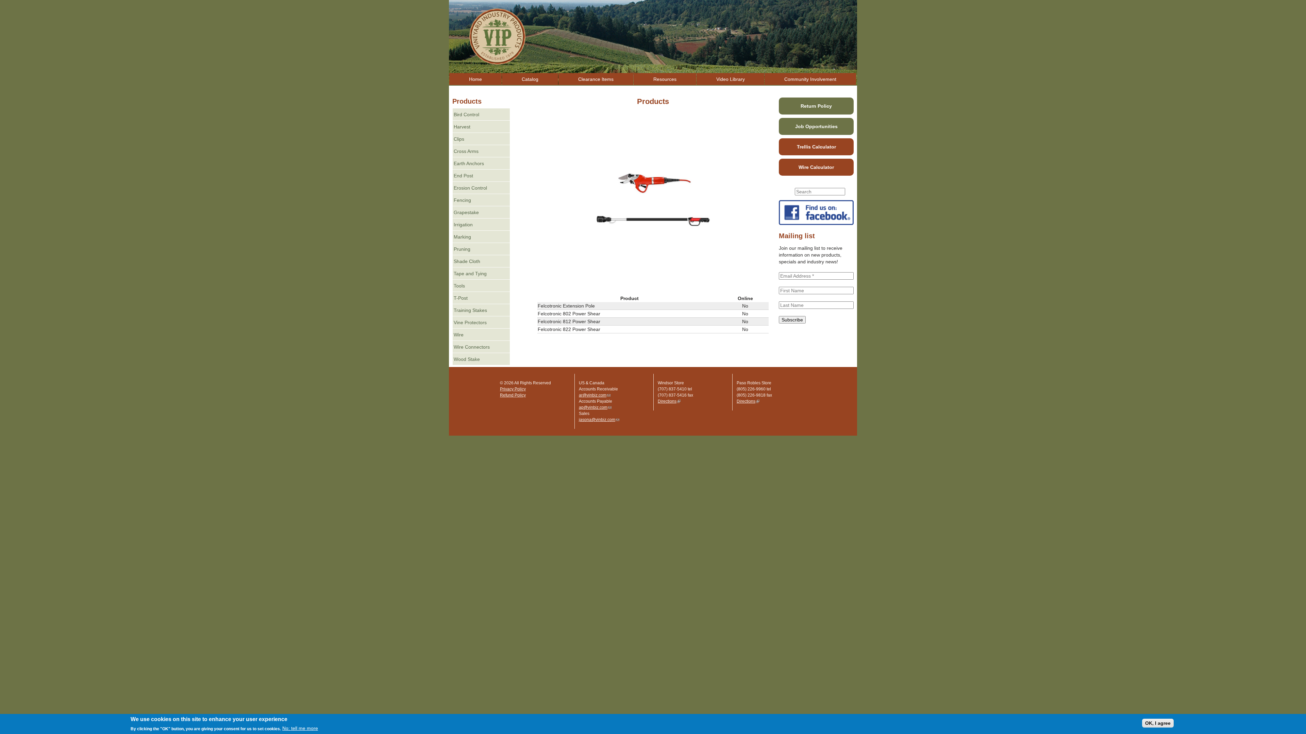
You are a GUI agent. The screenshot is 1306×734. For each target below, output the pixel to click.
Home (475, 79)
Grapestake (466, 212)
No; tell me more (300, 728)
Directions (669, 401)
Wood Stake (467, 359)
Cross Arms (466, 151)
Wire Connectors (472, 347)
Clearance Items (596, 79)
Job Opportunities (816, 126)
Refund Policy (513, 395)
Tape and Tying (470, 273)
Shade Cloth (467, 261)
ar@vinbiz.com (594, 395)
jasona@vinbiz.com (599, 419)
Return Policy (816, 106)
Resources (664, 79)
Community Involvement (810, 79)
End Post (463, 175)
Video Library (730, 79)
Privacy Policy (513, 389)
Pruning (462, 249)
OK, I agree (1158, 723)
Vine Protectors (470, 322)
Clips (459, 139)
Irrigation (463, 224)
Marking (462, 237)
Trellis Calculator (816, 147)
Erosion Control (470, 188)
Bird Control (466, 114)
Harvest (462, 126)
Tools (459, 286)
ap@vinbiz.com (595, 407)
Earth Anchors (469, 163)
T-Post (461, 298)
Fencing (462, 200)
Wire (459, 334)
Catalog (530, 79)
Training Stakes (470, 310)
